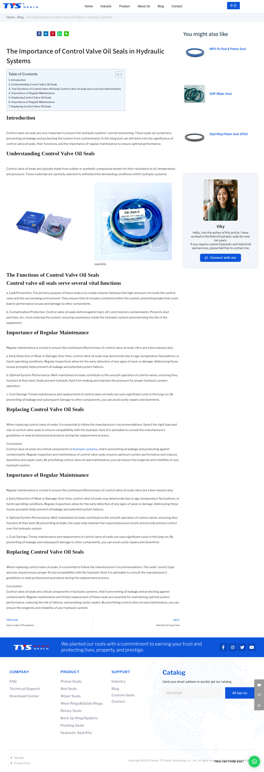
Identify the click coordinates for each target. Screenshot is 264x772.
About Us (144, 6)
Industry (106, 6)
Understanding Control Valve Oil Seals (34, 84)
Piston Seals (70, 681)
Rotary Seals (71, 711)
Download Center (24, 696)
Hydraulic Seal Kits (76, 733)
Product (124, 6)
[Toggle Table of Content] (116, 74)
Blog (161, 6)
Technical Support (24, 689)
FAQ (13, 681)
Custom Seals (123, 695)
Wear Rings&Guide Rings (81, 703)
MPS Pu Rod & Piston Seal (227, 49)
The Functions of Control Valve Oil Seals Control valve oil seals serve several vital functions (66, 88)
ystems (92, 449)
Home (89, 6)
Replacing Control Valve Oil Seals (31, 97)
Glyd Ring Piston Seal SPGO (228, 134)
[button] (259, 685)
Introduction (18, 79)
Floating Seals (72, 725)
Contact (177, 6)
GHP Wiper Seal (220, 94)
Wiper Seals (70, 696)
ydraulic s (80, 449)
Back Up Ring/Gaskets (79, 718)
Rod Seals (68, 689)
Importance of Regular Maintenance (33, 93)
